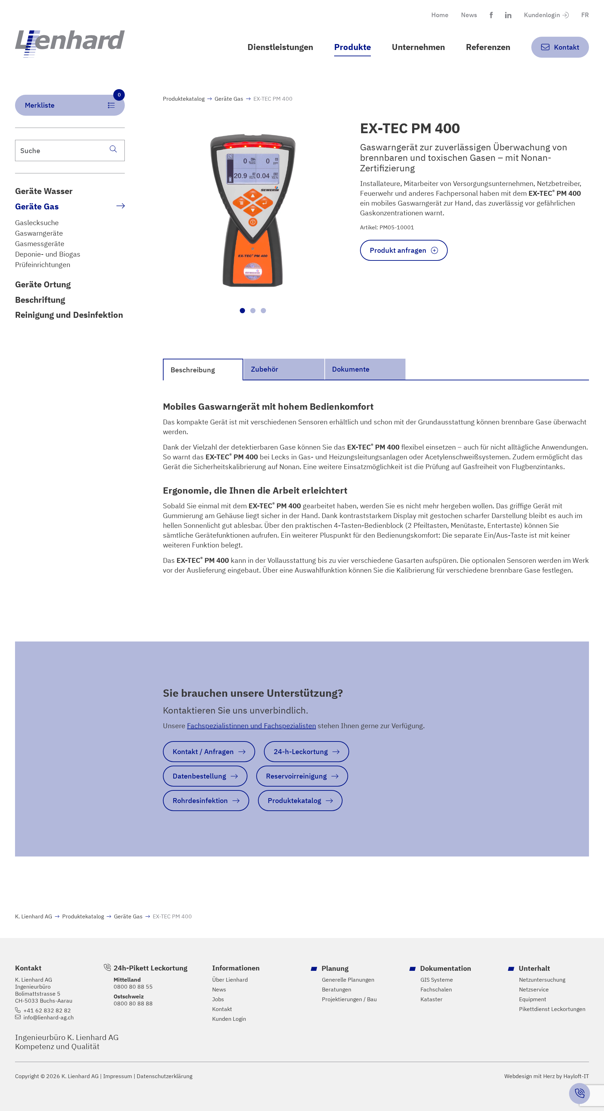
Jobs (218, 999)
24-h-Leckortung (301, 751)
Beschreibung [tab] (193, 369)
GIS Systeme (436, 979)
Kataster (431, 999)
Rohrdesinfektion (200, 800)
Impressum (117, 1076)
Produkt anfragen (398, 250)
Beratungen (336, 989)
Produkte (352, 46)
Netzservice (534, 989)
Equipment (532, 999)
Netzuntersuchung (542, 979)
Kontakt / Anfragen (203, 751)
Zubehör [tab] (264, 369)
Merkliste (73, 102)
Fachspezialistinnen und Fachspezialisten (251, 725)
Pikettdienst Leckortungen (552, 1008)
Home (439, 15)
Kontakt (222, 1008)
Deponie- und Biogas (47, 254)
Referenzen (488, 46)
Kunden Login (229, 1018)
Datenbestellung (199, 776)
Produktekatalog (183, 98)
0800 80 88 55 (133, 986)
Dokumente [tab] (350, 369)
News (469, 15)
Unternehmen (418, 46)
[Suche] (113, 149)
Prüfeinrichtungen (42, 264)
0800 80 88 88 (133, 1003)
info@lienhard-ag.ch (48, 1017)
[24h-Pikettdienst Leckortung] (579, 1093)
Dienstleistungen (280, 46)
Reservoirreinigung (296, 776)
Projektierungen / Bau (349, 999)
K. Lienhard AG (33, 916)
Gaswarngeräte (39, 233)
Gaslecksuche (37, 222)
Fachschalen (436, 989)
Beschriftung (40, 299)
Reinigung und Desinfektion (69, 314)
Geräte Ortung (43, 284)
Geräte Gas (37, 206)
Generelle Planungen (348, 979)
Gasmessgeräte (39, 243)
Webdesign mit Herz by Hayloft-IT (546, 1076)
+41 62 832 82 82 (47, 1010)
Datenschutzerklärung (164, 1076)
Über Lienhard (230, 979)
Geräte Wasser (44, 190)
